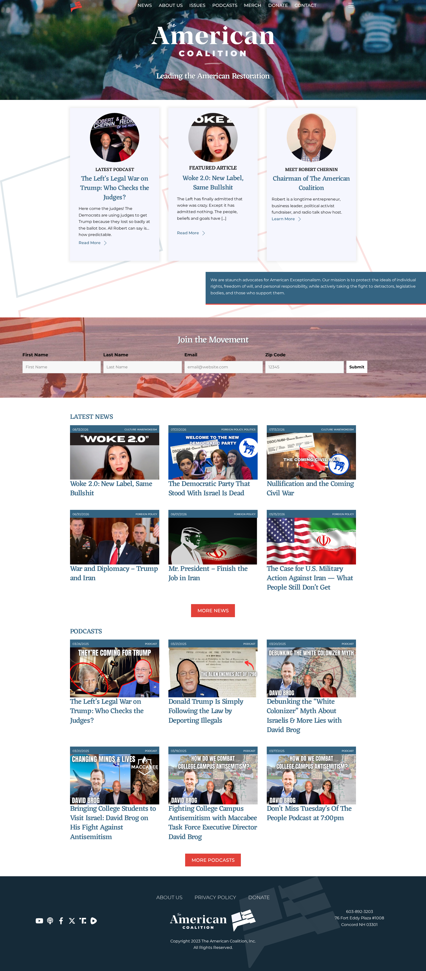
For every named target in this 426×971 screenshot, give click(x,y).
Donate (278, 5)
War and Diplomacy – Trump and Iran (114, 574)
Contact (306, 5)
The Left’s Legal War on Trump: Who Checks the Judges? (114, 188)
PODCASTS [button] (224, 5)
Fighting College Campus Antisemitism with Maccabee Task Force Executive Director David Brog (212, 823)
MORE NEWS (213, 610)
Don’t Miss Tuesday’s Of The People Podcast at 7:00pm (309, 813)
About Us (171, 5)
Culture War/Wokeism (140, 429)
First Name (35, 355)
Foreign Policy (232, 429)
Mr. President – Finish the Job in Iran (208, 574)
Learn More (283, 219)
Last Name (115, 355)
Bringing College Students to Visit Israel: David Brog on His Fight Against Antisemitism (113, 823)
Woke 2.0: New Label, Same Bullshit (212, 183)
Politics (249, 429)
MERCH (252, 5)
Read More (90, 242)
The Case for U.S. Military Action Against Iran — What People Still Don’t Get (310, 579)
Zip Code (275, 355)
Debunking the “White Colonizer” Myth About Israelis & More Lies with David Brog (304, 716)
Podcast (151, 643)
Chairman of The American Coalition (311, 183)
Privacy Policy (215, 897)
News (145, 5)
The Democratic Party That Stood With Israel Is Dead (209, 489)
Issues (197, 5)
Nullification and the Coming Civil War (310, 489)
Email (190, 355)
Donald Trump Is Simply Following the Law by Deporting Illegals (205, 711)
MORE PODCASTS (213, 860)
